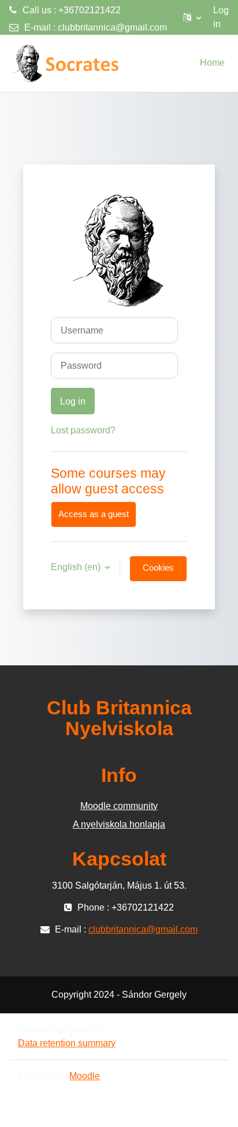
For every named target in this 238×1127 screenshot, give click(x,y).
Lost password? (83, 430)
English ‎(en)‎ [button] (77, 567)
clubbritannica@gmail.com (112, 27)
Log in (221, 17)
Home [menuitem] (212, 63)
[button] (192, 17)
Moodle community (119, 806)
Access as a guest (93, 514)
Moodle (84, 1076)
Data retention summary (67, 1043)
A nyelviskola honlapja (119, 824)
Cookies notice (158, 572)
